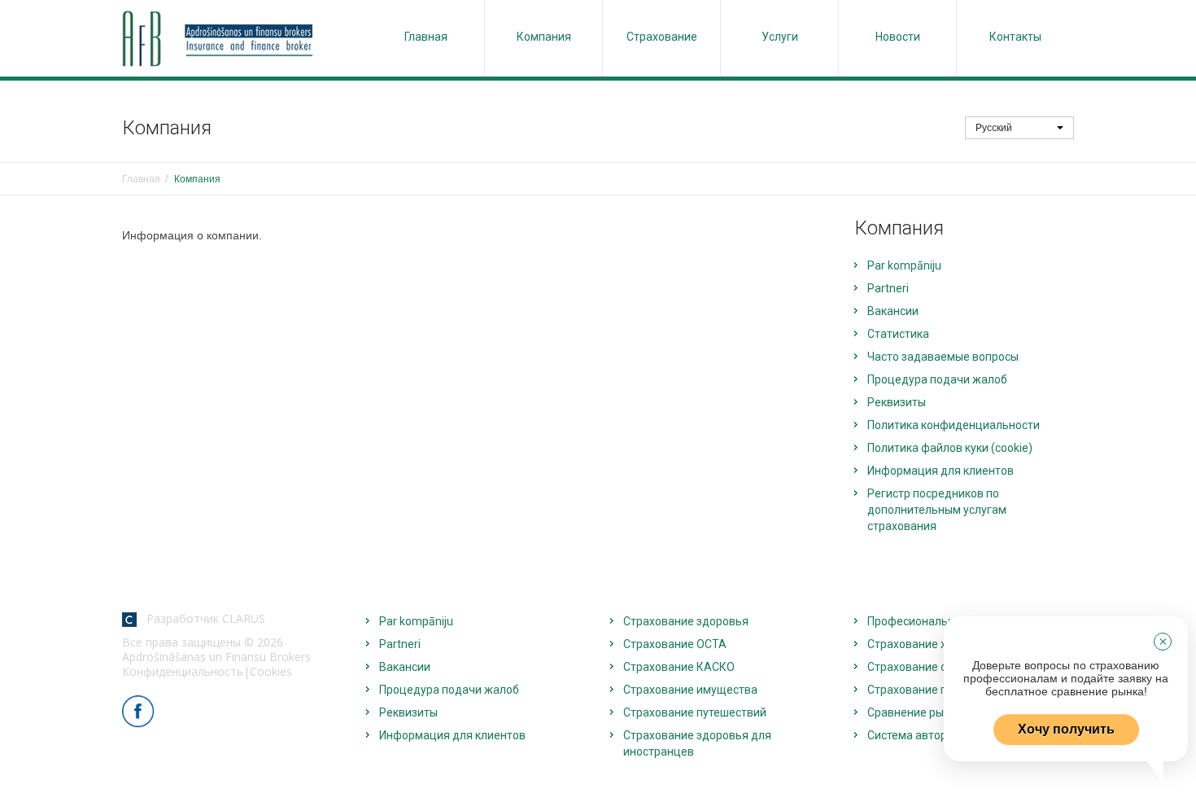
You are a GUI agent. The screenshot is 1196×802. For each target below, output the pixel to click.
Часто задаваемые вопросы (943, 356)
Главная (425, 36)
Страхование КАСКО (679, 666)
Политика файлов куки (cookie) (949, 447)
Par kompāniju (904, 265)
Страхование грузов (921, 689)
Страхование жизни (921, 644)
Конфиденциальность (182, 671)
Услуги (780, 36)
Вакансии (893, 311)
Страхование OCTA (675, 644)
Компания (544, 36)
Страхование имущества (690, 689)
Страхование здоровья (686, 621)
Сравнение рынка (914, 712)
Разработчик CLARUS (201, 618)
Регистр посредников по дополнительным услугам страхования (936, 509)
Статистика (898, 333)
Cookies (271, 671)
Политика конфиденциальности (953, 425)
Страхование (661, 36)
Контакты (1015, 36)
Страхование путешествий (694, 712)
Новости (897, 36)
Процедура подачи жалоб (937, 379)
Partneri (888, 288)
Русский (995, 128)
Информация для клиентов (940, 470)
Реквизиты (896, 402)
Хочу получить (1066, 729)
